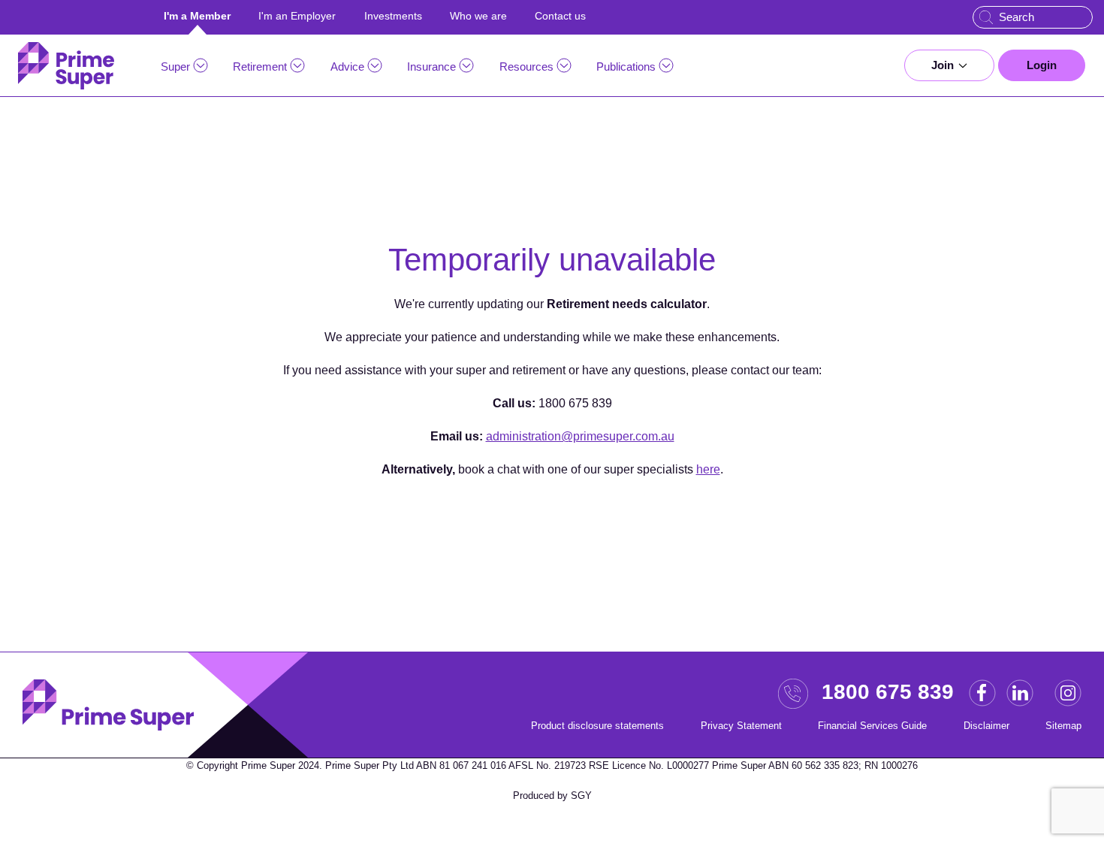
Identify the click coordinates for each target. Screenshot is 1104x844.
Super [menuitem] (175, 66)
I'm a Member (197, 16)
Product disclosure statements (597, 725)
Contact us (560, 16)
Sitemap (1063, 725)
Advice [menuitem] (347, 66)
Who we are (478, 16)
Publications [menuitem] (626, 66)
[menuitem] (949, 66)
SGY (581, 795)
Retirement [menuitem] (260, 66)
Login (1042, 65)
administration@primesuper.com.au (580, 436)
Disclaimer (986, 725)
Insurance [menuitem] (431, 66)
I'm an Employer (297, 16)
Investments (393, 16)
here (708, 469)
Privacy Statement (741, 725)
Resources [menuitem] (526, 66)
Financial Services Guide (872, 725)
